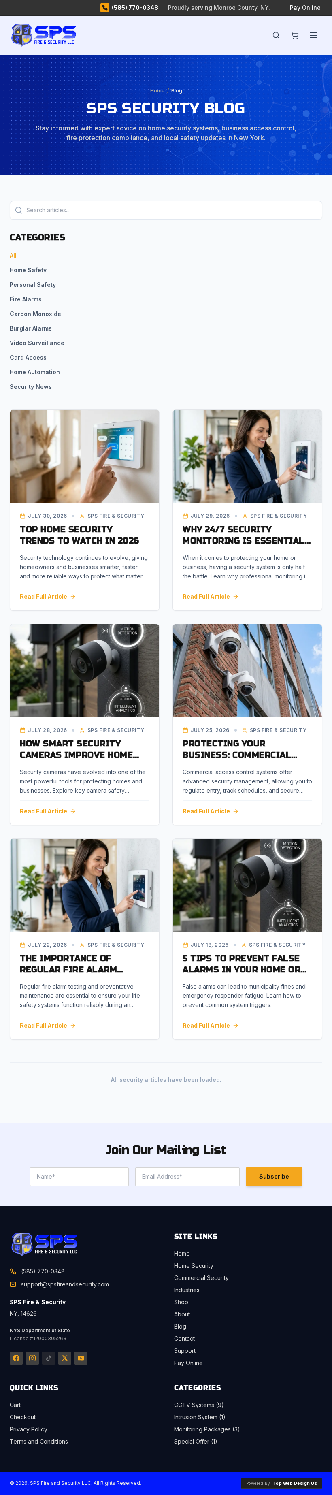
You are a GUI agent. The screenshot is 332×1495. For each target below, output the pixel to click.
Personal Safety (33, 284)
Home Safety (28, 270)
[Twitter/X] (64, 1358)
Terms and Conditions (39, 1441)
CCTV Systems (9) (199, 1404)
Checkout (23, 1417)
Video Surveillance (37, 342)
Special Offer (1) (195, 1441)
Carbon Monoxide (35, 313)
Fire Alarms (26, 299)
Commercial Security (201, 1277)
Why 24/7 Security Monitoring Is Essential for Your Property (243, 541)
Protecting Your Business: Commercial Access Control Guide (237, 755)
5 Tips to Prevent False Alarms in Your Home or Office (241, 969)
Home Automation (35, 372)
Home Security (193, 1265)
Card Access (28, 357)
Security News (31, 386)
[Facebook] (16, 1358)
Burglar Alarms (31, 328)
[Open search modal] (276, 35)
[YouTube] (80, 1358)
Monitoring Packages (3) (207, 1429)
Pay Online (305, 7)
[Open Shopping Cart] (295, 35)
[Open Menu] (313, 35)
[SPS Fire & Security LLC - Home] (57, 35)
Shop (181, 1302)
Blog (180, 1326)
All (13, 255)
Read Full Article (43, 596)
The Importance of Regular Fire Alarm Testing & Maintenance (76, 969)
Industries (187, 1289)
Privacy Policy (28, 1429)
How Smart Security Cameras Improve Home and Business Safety (76, 755)
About (182, 1314)
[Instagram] (32, 1358)
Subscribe (274, 1176)
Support (185, 1350)
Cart (15, 1404)
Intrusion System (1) (200, 1417)
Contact (184, 1338)
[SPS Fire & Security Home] (58, 1245)
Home (157, 90)
